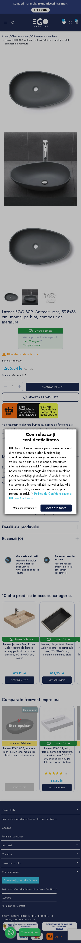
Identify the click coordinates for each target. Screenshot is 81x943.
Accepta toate (56, 507)
